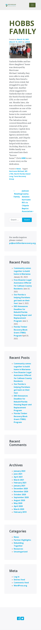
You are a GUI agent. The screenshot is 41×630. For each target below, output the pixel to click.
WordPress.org (20, 585)
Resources (18, 549)
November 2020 (21, 491)
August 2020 (19, 500)
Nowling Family (18, 195)
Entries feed (19, 579)
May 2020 (18, 503)
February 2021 (20, 482)
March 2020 (19, 509)
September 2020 (21, 497)
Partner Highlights (22, 540)
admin (27, 42)
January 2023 (19, 471)
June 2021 (18, 474)
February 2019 (20, 512)
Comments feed (21, 582)
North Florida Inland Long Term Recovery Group (19, 176)
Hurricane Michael (16, 171)
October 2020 (20, 494)
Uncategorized (20, 551)
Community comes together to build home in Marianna (22, 271)
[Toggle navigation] (32, 5)
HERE (23, 158)
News (18, 169)
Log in (16, 576)
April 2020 (18, 506)
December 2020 (21, 488)
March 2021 (19, 480)
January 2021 (19, 485)
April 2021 (18, 477)
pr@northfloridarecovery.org (22, 243)
